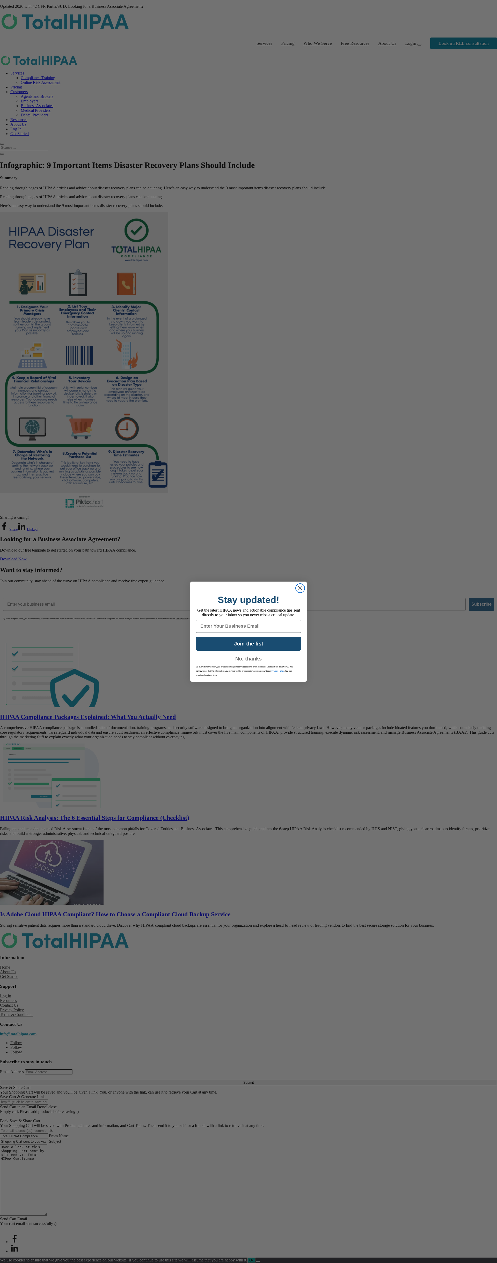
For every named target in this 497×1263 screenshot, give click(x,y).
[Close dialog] (300, 588)
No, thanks (248, 659)
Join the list (248, 644)
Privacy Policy (278, 671)
